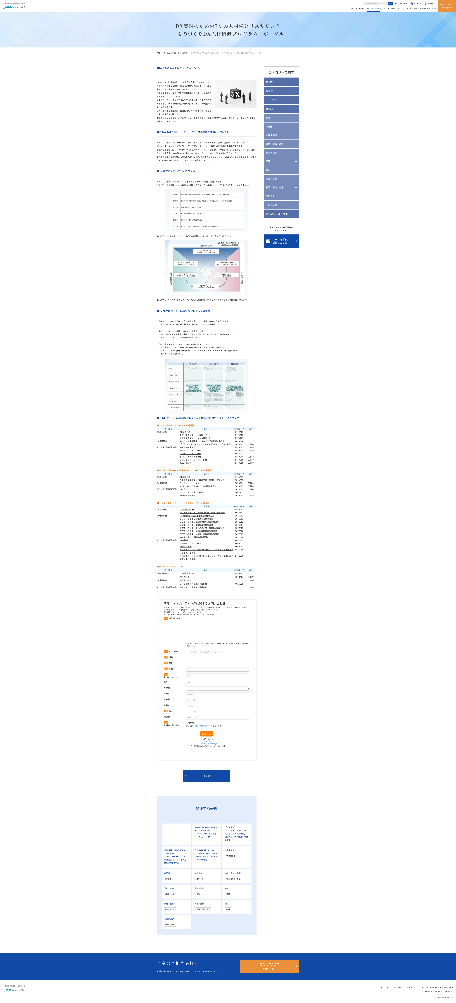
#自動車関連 (230, 856)
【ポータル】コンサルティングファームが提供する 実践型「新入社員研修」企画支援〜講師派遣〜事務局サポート (236, 833)
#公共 (228, 909)
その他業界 (169, 919)
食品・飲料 (199, 888)
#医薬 (228, 894)
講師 (415, 8)
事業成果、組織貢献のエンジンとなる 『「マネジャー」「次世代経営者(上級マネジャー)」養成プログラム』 (176, 856)
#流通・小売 (170, 894)
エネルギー (199, 873)
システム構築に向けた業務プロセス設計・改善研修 (202, 513)
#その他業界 (170, 924)
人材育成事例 (425, 8)
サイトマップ (417, 3)
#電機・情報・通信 (202, 909)
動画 (393, 8)
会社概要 (430, 3)
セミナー (408, 8)
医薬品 (228, 888)
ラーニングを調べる (374, 8)
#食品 (197, 894)
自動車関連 (230, 850)
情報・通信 (199, 904)
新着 (434, 8)
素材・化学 (169, 904)
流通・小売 (169, 888)
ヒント (386, 8)
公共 (227, 904)
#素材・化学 (170, 909)
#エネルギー (200, 879)
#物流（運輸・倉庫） (234, 879)
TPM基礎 (184, 540)
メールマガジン (403, 3)
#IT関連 (168, 879)
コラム (399, 8)
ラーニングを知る (357, 8)
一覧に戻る (206, 776)
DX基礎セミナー (187, 477)
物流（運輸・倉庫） (233, 873)
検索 (390, 3)
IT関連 (167, 873)
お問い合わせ (447, 6)
